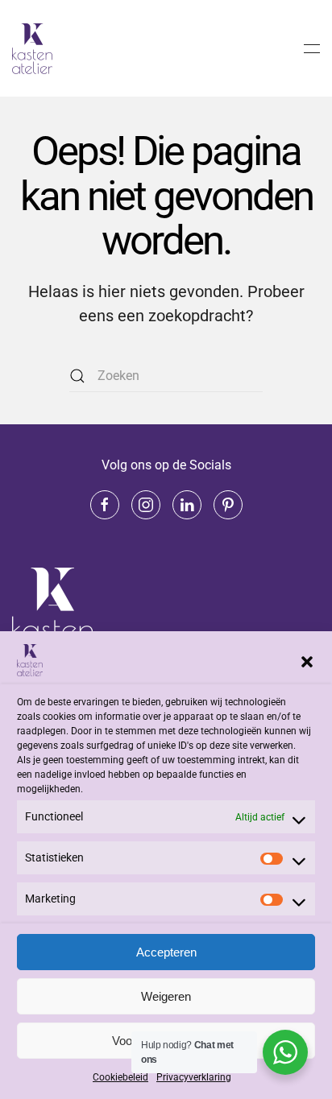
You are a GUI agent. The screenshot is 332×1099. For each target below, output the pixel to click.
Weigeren (166, 996)
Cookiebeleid (120, 1077)
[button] (307, 660)
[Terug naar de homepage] (34, 48)
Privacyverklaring (193, 1077)
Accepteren (166, 952)
